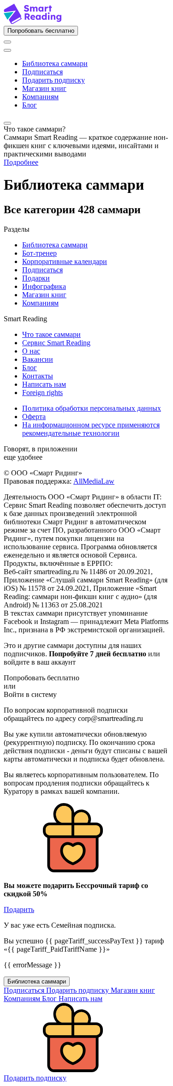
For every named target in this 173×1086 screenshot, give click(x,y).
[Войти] (7, 42)
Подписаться (42, 72)
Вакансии (37, 359)
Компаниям (40, 97)
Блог (29, 105)
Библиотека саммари (55, 63)
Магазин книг (44, 88)
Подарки (36, 278)
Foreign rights (42, 392)
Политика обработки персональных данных (91, 408)
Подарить (19, 909)
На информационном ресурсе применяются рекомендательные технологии (91, 429)
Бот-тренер (39, 253)
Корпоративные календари (64, 261)
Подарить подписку (53, 80)
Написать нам (44, 384)
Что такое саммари (51, 334)
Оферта (34, 416)
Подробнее (21, 162)
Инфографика (44, 286)
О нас (31, 351)
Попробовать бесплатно (40, 30)
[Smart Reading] (32, 21)
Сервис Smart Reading (56, 343)
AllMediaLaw (93, 481)
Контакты (37, 376)
